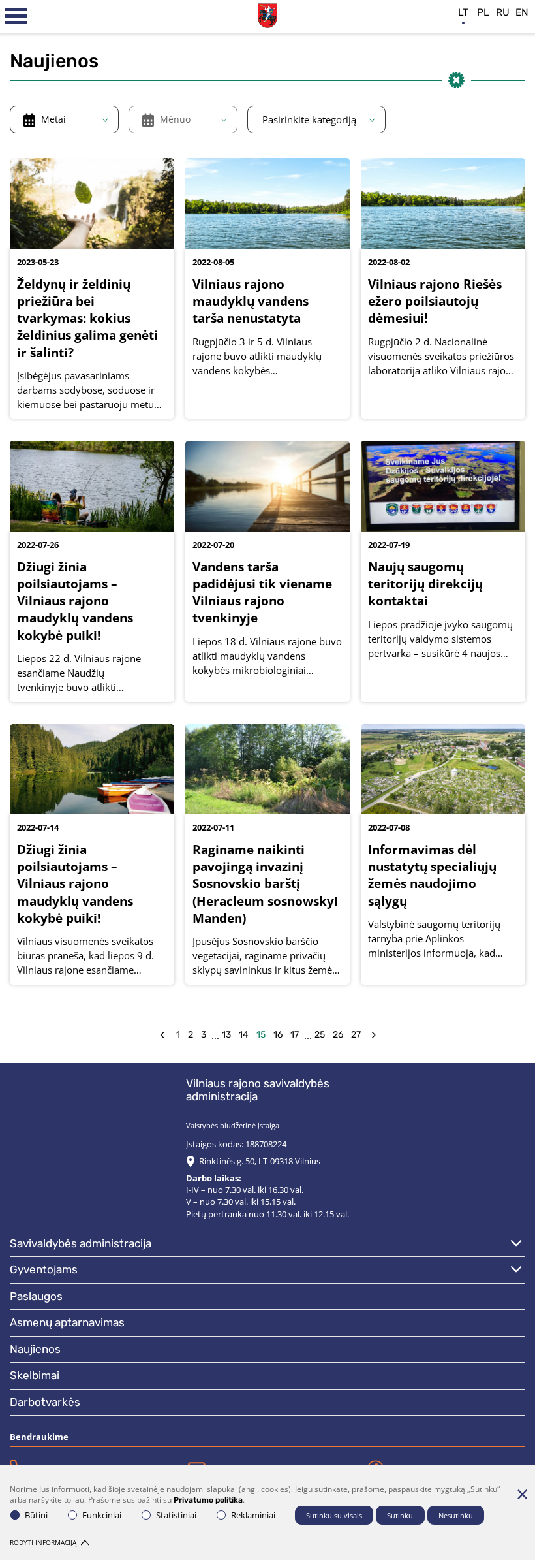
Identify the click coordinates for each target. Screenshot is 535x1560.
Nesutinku (455, 1515)
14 (244, 1034)
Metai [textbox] (53, 119)
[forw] (373, 1035)
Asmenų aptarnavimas (67, 1322)
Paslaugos (36, 1296)
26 (338, 1034)
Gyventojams (44, 1269)
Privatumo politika (208, 1499)
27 (356, 1034)
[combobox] (64, 119)
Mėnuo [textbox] (175, 119)
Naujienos (35, 1349)
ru (503, 12)
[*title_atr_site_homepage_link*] (267, 14)
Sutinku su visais (334, 1515)
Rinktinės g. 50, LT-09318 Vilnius (259, 1161)
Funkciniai (101, 1515)
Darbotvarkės (45, 1402)
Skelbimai (34, 1375)
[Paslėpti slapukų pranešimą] (522, 1494)
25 (319, 1034)
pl (483, 12)
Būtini (36, 1515)
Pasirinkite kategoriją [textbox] (309, 119)
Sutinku (400, 1515)
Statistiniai (176, 1515)
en (521, 12)
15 (261, 1034)
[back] (162, 1035)
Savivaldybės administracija (80, 1243)
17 (294, 1034)
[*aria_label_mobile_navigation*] (16, 16)
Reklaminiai (253, 1515)
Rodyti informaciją (43, 1542)
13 (226, 1034)
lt (463, 12)
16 (278, 1034)
